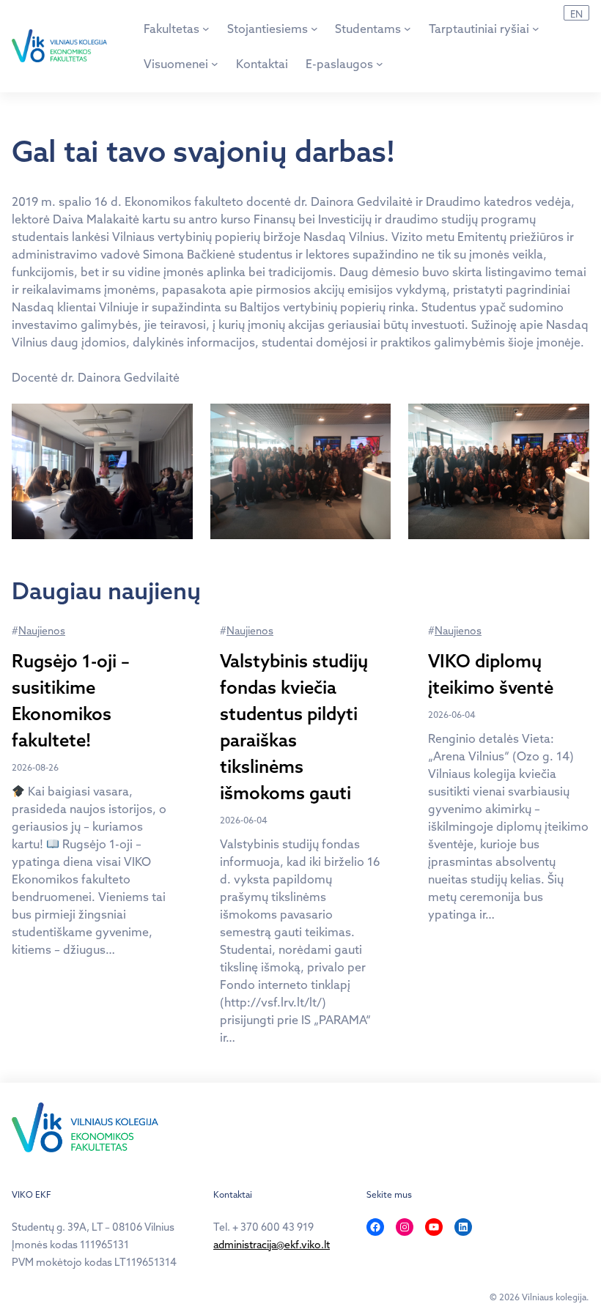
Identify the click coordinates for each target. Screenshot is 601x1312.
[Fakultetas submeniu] (206, 28)
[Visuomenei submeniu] (214, 63)
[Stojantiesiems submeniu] (314, 28)
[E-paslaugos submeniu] (379, 63)
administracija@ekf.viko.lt (271, 1244)
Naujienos (41, 630)
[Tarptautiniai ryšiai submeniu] (535, 28)
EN (576, 14)
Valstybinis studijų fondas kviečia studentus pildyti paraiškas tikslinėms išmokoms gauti (294, 727)
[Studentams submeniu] (407, 28)
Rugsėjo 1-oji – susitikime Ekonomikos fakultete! (71, 700)
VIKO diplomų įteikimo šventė (490, 674)
